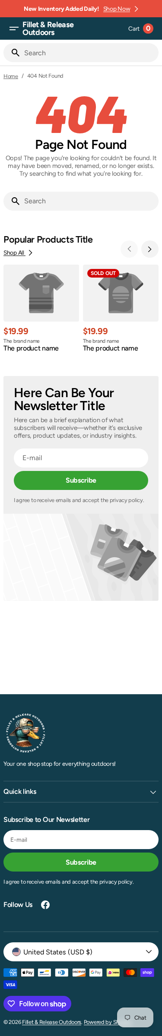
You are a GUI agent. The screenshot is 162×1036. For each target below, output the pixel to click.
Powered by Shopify (108, 1022)
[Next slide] (150, 249)
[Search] (12, 52)
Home (10, 76)
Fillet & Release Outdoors (51, 1022)
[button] (14, 28)
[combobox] (90, 52)
